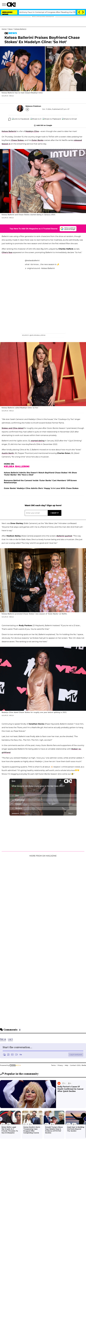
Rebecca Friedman (33, 106)
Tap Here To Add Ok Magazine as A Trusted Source (33, 229)
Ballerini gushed (64, 536)
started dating (37, 441)
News (10, 29)
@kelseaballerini (32, 260)
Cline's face (7, 252)
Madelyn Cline (32, 131)
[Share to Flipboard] (52, 119)
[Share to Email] (69, 119)
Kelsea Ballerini (20, 29)
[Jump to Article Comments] (9, 119)
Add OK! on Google (44, 125)
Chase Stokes (17, 140)
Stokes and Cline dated (13, 428)
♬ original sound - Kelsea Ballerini (40, 268)
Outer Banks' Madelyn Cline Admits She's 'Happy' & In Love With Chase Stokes (41, 488)
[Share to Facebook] (20, 119)
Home (4, 29)
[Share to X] (35, 119)
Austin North (8, 453)
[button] (4, 4)
